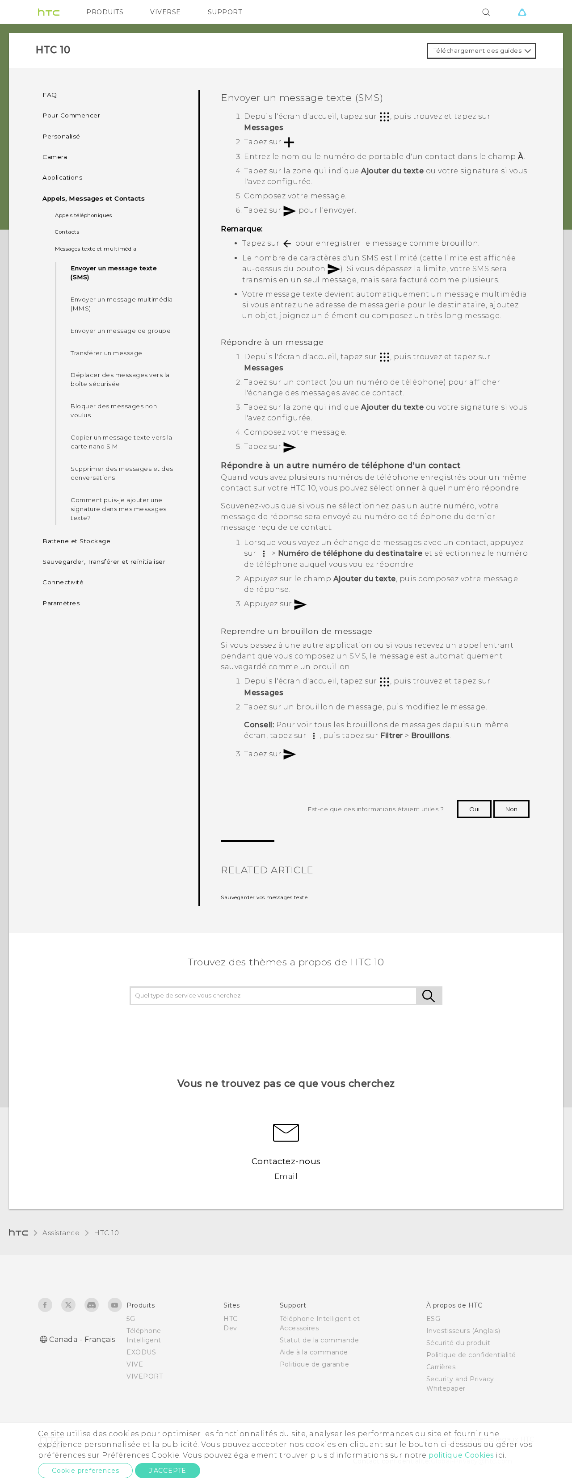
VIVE (134, 1364)
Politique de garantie (314, 1364)
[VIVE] (522, 12)
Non (511, 809)
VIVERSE (165, 12)
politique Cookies (461, 1455)
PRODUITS (104, 12)
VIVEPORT (144, 1376)
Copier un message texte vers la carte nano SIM (121, 442)
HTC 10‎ (106, 1232)
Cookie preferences (85, 1471)
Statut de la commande (319, 1340)
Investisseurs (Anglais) (463, 1331)
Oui (474, 809)
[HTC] (48, 12)
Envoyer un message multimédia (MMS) (122, 304)
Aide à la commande (314, 1352)
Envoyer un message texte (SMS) (114, 272)
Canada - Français (82, 1339)
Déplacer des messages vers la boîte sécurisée (120, 379)
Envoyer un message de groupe (121, 330)
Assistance (61, 1232)
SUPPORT (225, 12)
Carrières (441, 1367)
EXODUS (141, 1352)
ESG (433, 1319)
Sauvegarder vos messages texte (264, 897)
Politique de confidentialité (471, 1355)
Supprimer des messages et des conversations (122, 473)
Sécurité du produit (458, 1343)
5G (130, 1319)
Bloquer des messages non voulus (114, 410)
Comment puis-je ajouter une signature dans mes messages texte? (119, 508)
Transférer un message (107, 352)
